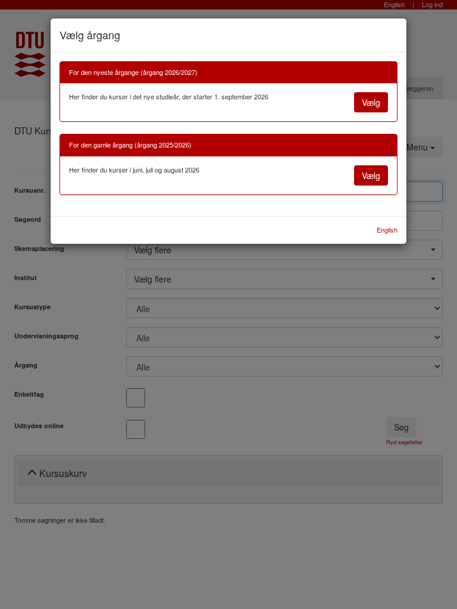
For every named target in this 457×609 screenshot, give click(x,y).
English (387, 229)
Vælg (371, 102)
